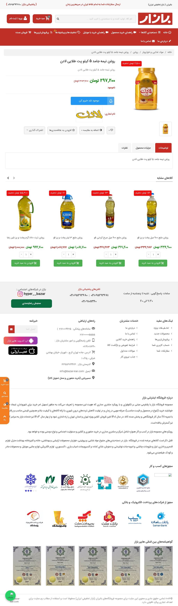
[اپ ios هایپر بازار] (23, 350)
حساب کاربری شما (160, 345)
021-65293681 (99, 295)
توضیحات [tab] (163, 148)
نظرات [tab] (125, 148)
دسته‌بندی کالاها (149, 33)
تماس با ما (146, 41)
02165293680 (14, 4)
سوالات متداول (127, 351)
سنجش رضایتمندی (31, 303)
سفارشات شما (163, 351)
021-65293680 (78, 295)
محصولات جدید (161, 334)
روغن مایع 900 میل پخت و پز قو (152, 238)
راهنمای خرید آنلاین (125, 339)
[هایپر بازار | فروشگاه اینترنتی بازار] (155, 19)
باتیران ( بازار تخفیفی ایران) (160, 4)
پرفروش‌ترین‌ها (41, 33)
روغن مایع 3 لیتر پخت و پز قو (68, 238)
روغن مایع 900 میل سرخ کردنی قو (110, 238)
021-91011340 (89, 301)
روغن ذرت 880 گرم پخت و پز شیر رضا (25, 238)
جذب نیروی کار (128, 357)
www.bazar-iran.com (14, 600)
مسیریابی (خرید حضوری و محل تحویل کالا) (69, 378)
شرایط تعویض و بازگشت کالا (121, 345)
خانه (165, 33)
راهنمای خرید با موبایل (94, 33)
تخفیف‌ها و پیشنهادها (65, 32)
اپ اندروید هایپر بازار (18, 341)
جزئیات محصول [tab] (143, 148)
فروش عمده (21, 33)
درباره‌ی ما (162, 41)
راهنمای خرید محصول (121, 33)
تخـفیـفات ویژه (161, 328)
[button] (14, 178)
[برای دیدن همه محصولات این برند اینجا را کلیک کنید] (89, 114)
